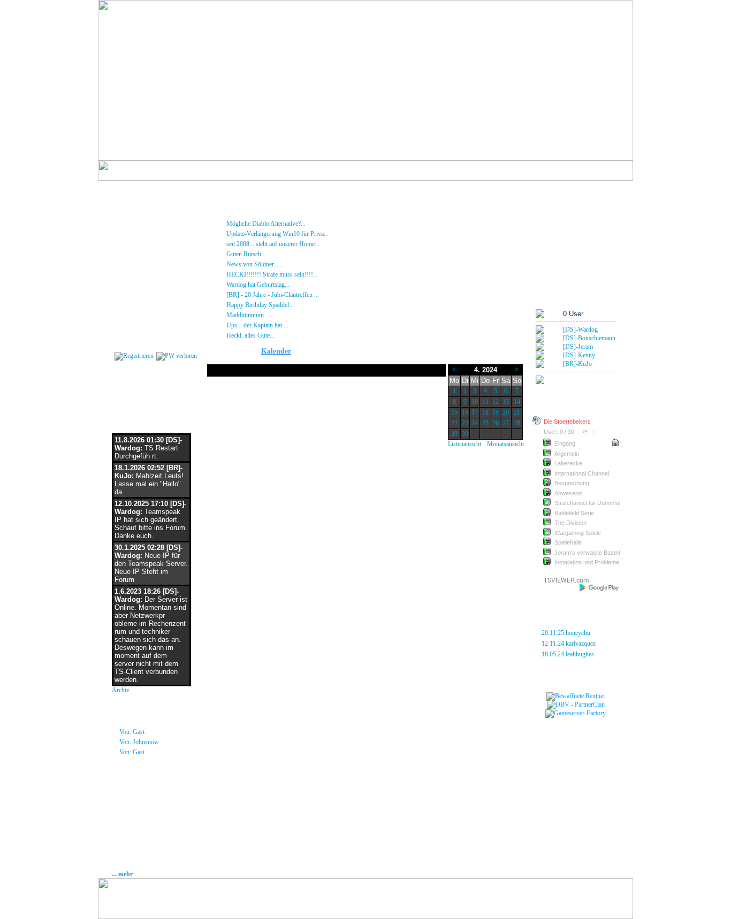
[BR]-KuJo (577, 363)
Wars (543, 239)
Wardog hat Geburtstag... (292, 284)
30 (465, 434)
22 (454, 423)
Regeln (125, 271)
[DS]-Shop (129, 239)
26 (495, 423)
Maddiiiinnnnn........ (289, 315)
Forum (124, 228)
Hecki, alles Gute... (285, 335)
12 (495, 401)
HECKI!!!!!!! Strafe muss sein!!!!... (306, 274)
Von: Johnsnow (139, 742)
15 (454, 412)
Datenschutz (132, 303)
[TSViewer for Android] (600, 587)
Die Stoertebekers (567, 421)
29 (454, 434)
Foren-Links (552, 271)
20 (505, 412)
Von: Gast (131, 732)
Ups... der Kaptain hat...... (294, 325)
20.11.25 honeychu (566, 633)
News (123, 218)
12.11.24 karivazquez (569, 643)
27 (505, 423)
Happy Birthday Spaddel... (304, 305)
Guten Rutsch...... (284, 254)
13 (505, 401)
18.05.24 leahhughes (568, 654)
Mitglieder (128, 250)
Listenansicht (464, 444)
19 (495, 412)
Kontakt (126, 314)
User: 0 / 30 (559, 431)
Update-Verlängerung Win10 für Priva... (315, 234)
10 (474, 401)
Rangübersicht (555, 260)
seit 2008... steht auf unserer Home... (308, 244)
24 (474, 423)
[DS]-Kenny (579, 355)
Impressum (131, 292)
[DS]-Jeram (578, 346)
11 (485, 401)
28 (517, 423)
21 (517, 412)
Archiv (121, 690)
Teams (545, 218)
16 (465, 412)
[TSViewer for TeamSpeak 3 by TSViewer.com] (562, 582)
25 (485, 423)
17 (474, 412)
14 (517, 401)
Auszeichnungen (558, 250)
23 (465, 423)
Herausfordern (555, 228)
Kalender (127, 282)
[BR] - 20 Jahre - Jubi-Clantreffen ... (308, 294)
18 (485, 412)
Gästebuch (130, 260)
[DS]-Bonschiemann (589, 338)
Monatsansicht (505, 444)
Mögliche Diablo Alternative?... (303, 223)
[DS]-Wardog (580, 329)
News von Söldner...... (292, 264)
